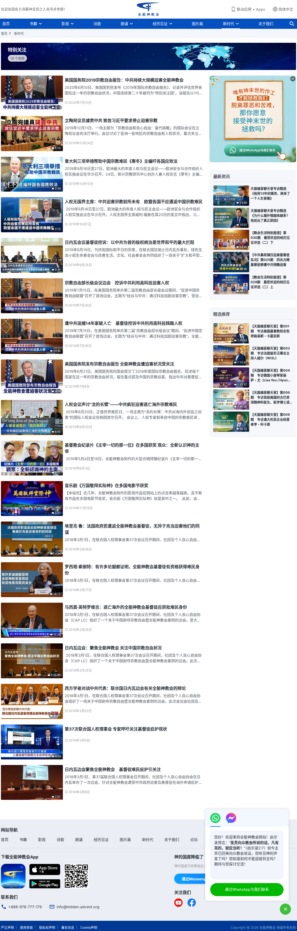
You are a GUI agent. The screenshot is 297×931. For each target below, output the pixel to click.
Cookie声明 (88, 927)
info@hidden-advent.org (78, 906)
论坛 (194, 839)
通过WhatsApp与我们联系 (247, 889)
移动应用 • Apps (251, 9)
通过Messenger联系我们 (203, 879)
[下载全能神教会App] (13, 875)
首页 (6, 23)
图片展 (197, 23)
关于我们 (265, 23)
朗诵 (124, 23)
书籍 (33, 23)
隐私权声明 (47, 927)
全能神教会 (267, 927)
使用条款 (26, 927)
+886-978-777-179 (25, 906)
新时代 (228, 23)
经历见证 (160, 23)
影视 (65, 23)
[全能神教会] (148, 9)
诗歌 (97, 23)
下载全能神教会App (19, 857)
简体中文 (285, 9)
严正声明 (7, 927)
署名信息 (67, 927)
